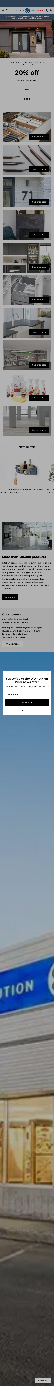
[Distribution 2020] (31, 710)
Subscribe (27, 702)
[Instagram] (27, 710)
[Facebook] (23, 710)
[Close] (48, 674)
